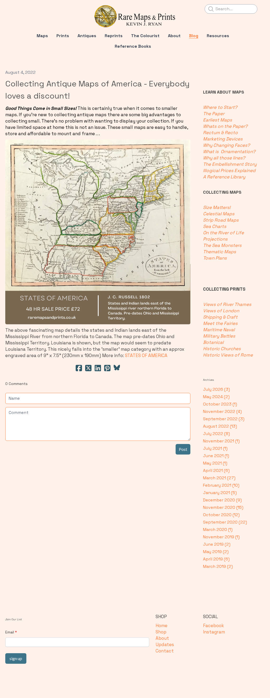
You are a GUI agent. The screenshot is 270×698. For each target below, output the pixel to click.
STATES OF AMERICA (146, 355)
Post (183, 449)
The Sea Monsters (222, 245)
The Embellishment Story (230, 164)
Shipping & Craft (220, 317)
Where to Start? (221, 107)
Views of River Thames (227, 304)
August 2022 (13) (220, 426)
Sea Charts (214, 226)
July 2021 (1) (215, 448)
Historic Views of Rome (228, 355)
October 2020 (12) (221, 515)
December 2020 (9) (222, 500)
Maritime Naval (219, 330)
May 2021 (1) (215, 463)
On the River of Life (223, 233)
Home (161, 625)
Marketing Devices (224, 139)
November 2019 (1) (221, 537)
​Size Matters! (216, 207)
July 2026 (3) (216, 389)
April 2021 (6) (216, 470)
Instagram (214, 632)
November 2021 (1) (221, 441)
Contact (165, 651)
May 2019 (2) (216, 551)
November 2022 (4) (222, 411)
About (162, 638)
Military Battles (219, 336)
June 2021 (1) (216, 455)
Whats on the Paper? (226, 126)
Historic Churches (222, 349)
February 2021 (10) (221, 485)
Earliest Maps (218, 120)
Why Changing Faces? (226, 145)
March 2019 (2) (218, 566)
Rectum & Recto (221, 132)
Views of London (221, 311)
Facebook (213, 625)
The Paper (214, 113)
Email (9, 632)
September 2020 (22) (225, 522)
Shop (161, 632)
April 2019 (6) (216, 559)
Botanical (214, 342)
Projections (215, 239)
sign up (15, 658)
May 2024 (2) (216, 396)
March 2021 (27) (219, 478)
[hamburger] (17, 8)
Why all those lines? (224, 158)
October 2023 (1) (220, 404)
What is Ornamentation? (229, 151)
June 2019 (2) (216, 544)
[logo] (135, 16)
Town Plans (215, 258)
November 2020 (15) (223, 507)
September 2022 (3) (223, 419)
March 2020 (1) (218, 529)
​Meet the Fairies (220, 323)
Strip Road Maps (221, 220)
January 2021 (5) (220, 492)
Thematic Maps (219, 252)
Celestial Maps (218, 214)
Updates (165, 644)
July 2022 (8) (216, 433)
